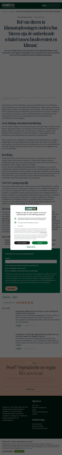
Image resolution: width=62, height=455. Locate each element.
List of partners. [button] (43, 232)
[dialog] (31, 227)
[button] (31, 226)
